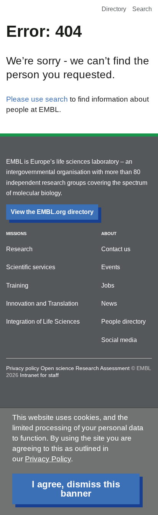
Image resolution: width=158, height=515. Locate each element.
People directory (123, 321)
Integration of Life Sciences (43, 321)
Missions (16, 233)
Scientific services (30, 267)
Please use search (37, 99)
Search (142, 9)
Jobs (107, 285)
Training (17, 285)
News (109, 303)
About (109, 233)
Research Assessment (103, 368)
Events (110, 267)
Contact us (115, 249)
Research (19, 249)
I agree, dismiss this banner (76, 489)
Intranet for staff (39, 375)
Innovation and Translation (42, 303)
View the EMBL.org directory (52, 212)
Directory (114, 9)
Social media (119, 340)
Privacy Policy (48, 459)
